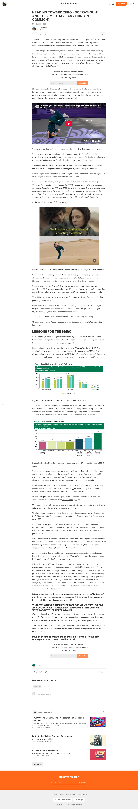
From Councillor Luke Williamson (43, 739)
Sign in (131, 4)
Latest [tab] (40, 712)
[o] (98, 722)
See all (36, 764)
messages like (76, 154)
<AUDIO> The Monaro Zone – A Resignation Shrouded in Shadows (58, 719)
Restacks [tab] (45, 687)
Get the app (79, 800)
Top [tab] (34, 712)
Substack (59, 805)
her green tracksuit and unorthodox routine (49, 308)
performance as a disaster (66, 504)
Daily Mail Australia (40, 516)
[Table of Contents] (2, 404)
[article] (69, 724)
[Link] (29, 331)
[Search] (109, 4)
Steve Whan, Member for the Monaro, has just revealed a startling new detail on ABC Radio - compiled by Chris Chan (59, 724)
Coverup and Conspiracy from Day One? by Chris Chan (51, 753)
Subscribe (121, 4)
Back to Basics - (42, 27)
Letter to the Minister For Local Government (52, 736)
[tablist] (41, 687)
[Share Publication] (113, 4)
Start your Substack (64, 800)
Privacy (68, 795)
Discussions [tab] (48, 712)
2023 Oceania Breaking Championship (83, 185)
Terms (74, 795)
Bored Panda (67, 499)
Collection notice (82, 795)
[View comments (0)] (41, 34)
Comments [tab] (37, 687)
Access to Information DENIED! (46, 750)
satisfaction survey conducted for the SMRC (68, 400)
